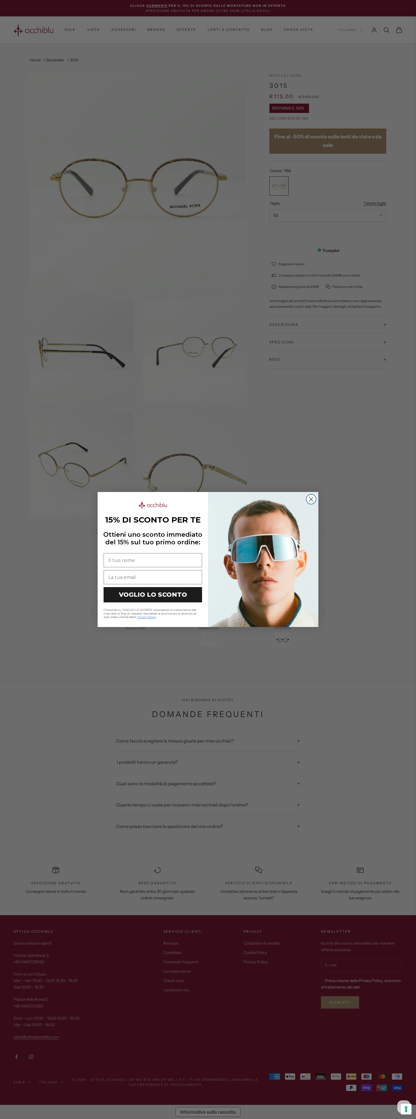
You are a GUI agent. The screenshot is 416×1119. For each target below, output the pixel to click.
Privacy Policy (146, 617)
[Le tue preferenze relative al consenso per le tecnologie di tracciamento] (406, 1109)
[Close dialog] (311, 499)
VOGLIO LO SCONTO (153, 594)
